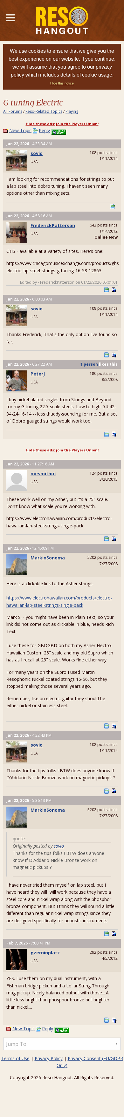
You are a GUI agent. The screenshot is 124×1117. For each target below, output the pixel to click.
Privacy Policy (49, 1058)
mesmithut (43, 473)
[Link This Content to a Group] (58, 130)
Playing (71, 111)
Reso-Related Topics (43, 111)
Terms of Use (15, 1058)
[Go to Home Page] (62, 20)
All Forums (12, 111)
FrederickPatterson (53, 225)
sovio (37, 153)
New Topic (20, 130)
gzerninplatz (45, 953)
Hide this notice (62, 83)
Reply (44, 130)
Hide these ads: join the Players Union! (62, 123)
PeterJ (38, 374)
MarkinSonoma (48, 558)
